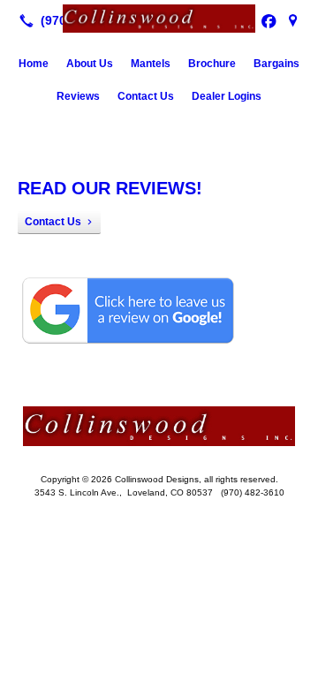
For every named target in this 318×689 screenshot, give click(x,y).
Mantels (150, 63)
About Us (89, 63)
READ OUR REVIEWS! (110, 188)
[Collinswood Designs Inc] (159, 18)
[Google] (293, 20)
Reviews (78, 96)
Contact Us (145, 96)
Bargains (276, 63)
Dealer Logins (226, 96)
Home (34, 63)
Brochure (212, 63)
